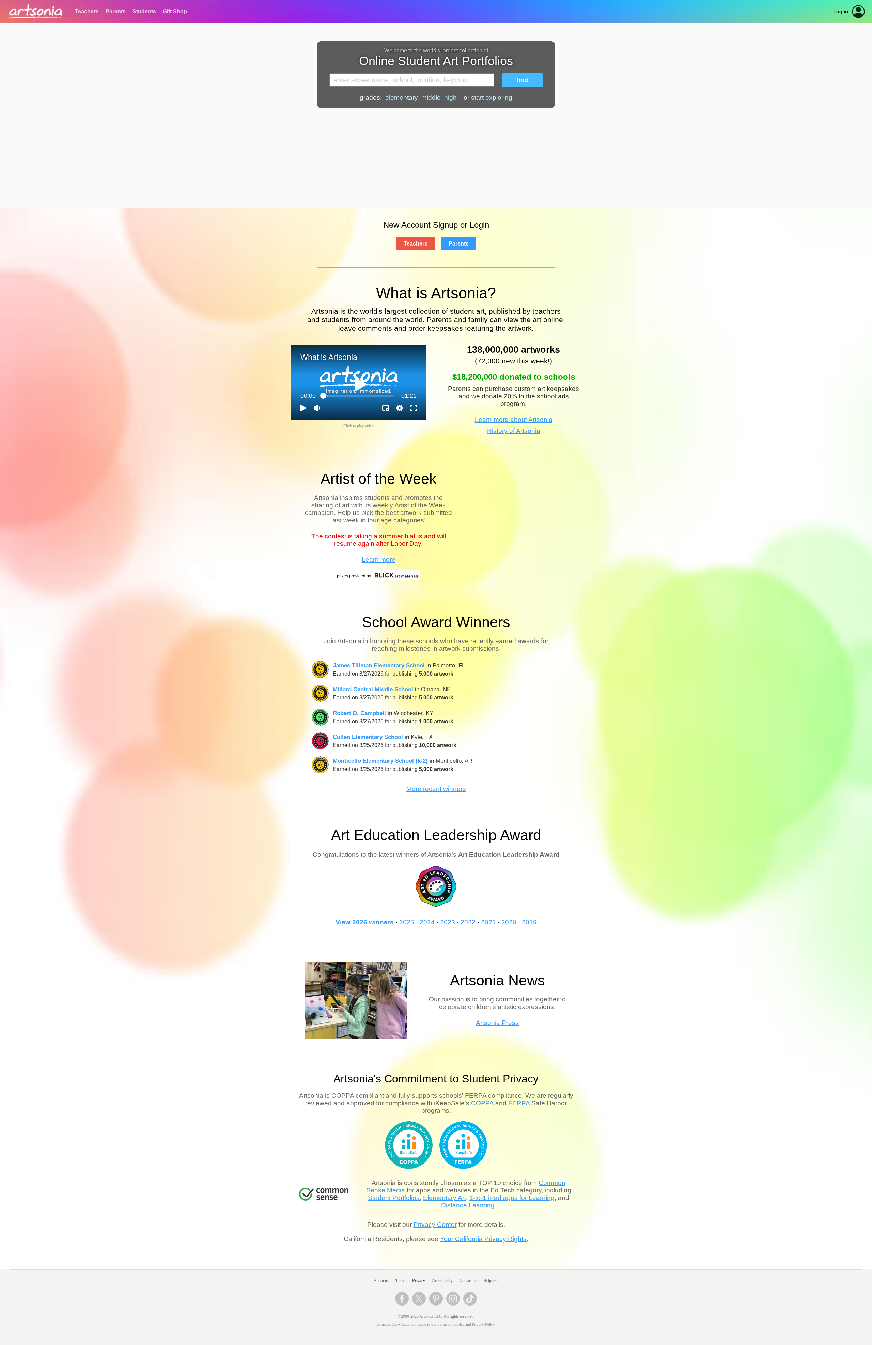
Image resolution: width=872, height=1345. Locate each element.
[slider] (358, 396)
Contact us (468, 1280)
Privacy (418, 1280)
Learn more (378, 559)
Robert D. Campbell (359, 713)
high (450, 97)
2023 (447, 922)
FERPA (519, 1103)
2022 (468, 922)
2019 (529, 922)
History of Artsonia (513, 430)
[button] (360, 384)
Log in (840, 11)
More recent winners (436, 788)
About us (381, 1280)
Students (144, 11)
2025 (406, 922)
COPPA (482, 1103)
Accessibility (442, 1280)
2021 (488, 922)
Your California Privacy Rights (483, 1239)
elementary (401, 97)
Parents (116, 11)
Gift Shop (175, 11)
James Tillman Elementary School (379, 665)
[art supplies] (396, 578)
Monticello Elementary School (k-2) (380, 760)
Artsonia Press (497, 1022)
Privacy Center (435, 1224)
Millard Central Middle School (373, 689)
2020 (508, 922)
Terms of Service (451, 1324)
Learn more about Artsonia (513, 419)
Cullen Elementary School (368, 736)
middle (431, 97)
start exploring (491, 97)
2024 (427, 922)
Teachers (87, 11)
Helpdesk (491, 1280)
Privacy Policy (483, 1324)
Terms (400, 1280)
